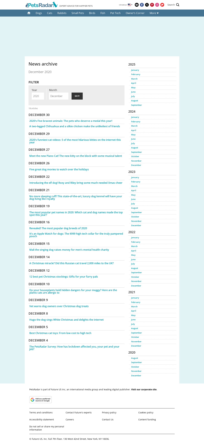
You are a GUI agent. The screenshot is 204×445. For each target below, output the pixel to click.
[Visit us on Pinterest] (152, 5)
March (134, 78)
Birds (92, 13)
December (136, 165)
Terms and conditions (41, 412)
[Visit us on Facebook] (142, 5)
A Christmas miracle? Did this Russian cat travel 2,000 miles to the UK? (71, 263)
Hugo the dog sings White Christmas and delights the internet (66, 319)
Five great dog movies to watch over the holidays (59, 169)
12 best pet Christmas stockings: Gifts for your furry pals (63, 276)
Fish (102, 13)
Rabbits (61, 13)
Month (53, 90)
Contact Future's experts (79, 412)
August (134, 100)
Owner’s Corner (135, 13)
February (135, 74)
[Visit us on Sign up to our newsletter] (137, 5)
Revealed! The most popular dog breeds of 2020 (58, 228)
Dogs (39, 13)
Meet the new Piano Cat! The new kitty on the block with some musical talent (75, 156)
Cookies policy (145, 412)
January (135, 70)
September (136, 105)
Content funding (147, 419)
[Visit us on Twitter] (147, 5)
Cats (49, 13)
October (135, 156)
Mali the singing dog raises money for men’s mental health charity (69, 249)
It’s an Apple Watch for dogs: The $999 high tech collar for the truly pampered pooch (76, 235)
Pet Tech (115, 13)
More (153, 13)
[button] (173, 4)
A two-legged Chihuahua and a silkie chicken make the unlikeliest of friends (74, 126)
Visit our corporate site (144, 389)
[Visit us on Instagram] (157, 5)
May (133, 87)
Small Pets (78, 13)
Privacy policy (109, 412)
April (133, 83)
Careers (70, 419)
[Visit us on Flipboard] (162, 5)
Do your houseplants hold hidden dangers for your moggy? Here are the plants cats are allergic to (73, 291)
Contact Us (107, 419)
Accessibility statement (41, 419)
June (133, 91)
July (133, 96)
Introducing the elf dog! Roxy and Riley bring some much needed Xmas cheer (75, 182)
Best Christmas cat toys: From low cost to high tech (60, 333)
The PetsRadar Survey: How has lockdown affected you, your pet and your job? (74, 348)
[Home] (29, 13)
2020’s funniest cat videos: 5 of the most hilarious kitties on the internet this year (75, 141)
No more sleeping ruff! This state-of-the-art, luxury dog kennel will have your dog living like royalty (75, 198)
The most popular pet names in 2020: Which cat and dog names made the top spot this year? (76, 214)
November (136, 160)
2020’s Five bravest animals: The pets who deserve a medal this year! (70, 121)
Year (34, 90)
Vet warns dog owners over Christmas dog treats (59, 306)
